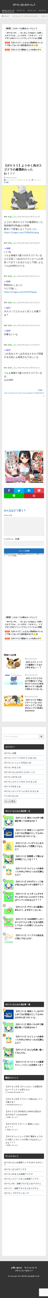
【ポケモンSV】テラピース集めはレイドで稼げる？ (23, 1100)
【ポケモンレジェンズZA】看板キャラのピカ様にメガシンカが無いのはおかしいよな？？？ (24, 1139)
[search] (41, 736)
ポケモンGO (32, 10)
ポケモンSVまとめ (12, 767)
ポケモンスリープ (8, 10)
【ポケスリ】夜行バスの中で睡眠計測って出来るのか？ (29, 819)
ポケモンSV (21, 10)
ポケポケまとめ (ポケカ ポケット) (19, 772)
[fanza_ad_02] (24, 481)
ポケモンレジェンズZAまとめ (17, 762)
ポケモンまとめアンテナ (15, 1169)
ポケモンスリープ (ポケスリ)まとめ (20, 758)
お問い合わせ (16, 1268)
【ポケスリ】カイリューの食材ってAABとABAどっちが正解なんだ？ (29, 871)
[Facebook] (9, 490)
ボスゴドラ (37, 180)
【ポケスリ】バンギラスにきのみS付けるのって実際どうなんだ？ (29, 846)
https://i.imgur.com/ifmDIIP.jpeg (20, 291)
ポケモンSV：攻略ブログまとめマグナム (22, 1183)
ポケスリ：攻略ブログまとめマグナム (21, 1188)
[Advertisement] (24, 81)
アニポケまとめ (11, 796)
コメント (8, 515)
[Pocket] (39, 490)
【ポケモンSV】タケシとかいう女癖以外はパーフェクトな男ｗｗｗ (23, 1088)
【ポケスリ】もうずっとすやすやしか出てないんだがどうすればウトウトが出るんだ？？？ (29, 896)
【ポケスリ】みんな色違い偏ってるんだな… (29, 1051)
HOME (6, 16)
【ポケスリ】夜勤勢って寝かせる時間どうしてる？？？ (29, 857)
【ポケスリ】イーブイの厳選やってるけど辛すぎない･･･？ (33, 665)
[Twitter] (19, 490)
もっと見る (10, 801)
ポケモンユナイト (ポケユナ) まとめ (20, 781)
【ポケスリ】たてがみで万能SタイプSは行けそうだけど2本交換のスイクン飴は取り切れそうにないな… (34, 683)
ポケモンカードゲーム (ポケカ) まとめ (21, 791)
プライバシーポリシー (24, 1270)
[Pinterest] (34, 495)
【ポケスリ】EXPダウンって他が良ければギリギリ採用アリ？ (29, 883)
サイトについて (30, 1268)
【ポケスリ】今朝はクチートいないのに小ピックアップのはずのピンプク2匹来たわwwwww (34, 705)
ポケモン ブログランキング (16, 1193)
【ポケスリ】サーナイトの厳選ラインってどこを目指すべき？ (29, 1063)
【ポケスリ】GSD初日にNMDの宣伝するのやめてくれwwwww (23, 1113)
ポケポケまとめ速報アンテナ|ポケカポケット (24, 1163)
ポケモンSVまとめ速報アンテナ (18, 1174)
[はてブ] (29, 490)
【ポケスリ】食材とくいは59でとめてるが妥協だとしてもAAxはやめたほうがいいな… (29, 833)
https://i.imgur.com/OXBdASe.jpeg (21, 232)
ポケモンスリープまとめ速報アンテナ (21, 1178)
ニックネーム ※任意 (11, 539)
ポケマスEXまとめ (12, 786)
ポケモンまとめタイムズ (30, 1276)
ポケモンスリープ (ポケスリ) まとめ (25, 16)
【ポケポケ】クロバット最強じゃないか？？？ (22, 1125)
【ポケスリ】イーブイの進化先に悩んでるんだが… (29, 936)
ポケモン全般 (10, 753)
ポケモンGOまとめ (13, 777)
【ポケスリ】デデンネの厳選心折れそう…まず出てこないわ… (29, 908)
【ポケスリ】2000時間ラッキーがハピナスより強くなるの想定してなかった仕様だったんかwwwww (29, 923)
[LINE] (14, 495)
